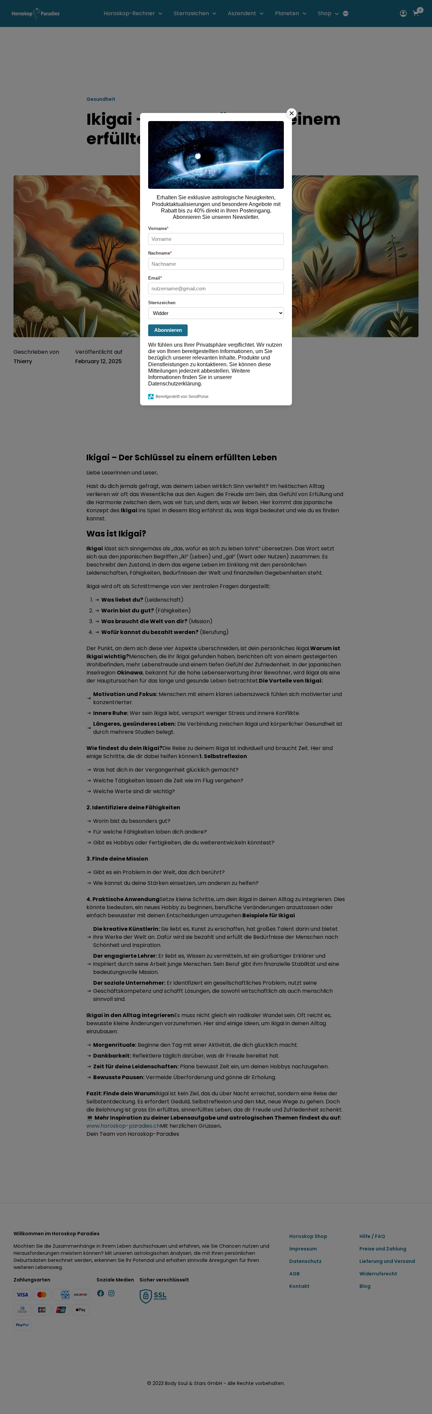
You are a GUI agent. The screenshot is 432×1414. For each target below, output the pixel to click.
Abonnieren (168, 330)
